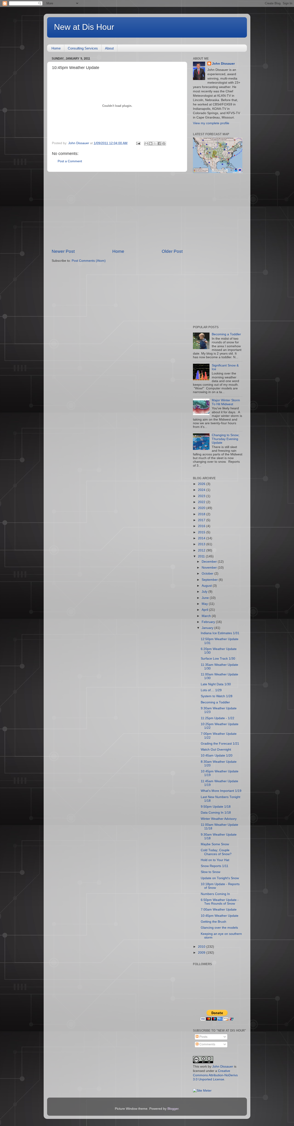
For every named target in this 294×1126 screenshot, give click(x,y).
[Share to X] (155, 143)
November (210, 567)
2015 (202, 532)
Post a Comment (70, 161)
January (208, 628)
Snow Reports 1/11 (214, 866)
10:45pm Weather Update (219, 915)
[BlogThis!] (150, 143)
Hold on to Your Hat (215, 860)
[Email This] (146, 143)
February (209, 622)
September (210, 579)
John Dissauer (223, 63)
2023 (202, 496)
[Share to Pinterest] (163, 143)
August (207, 585)
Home (56, 48)
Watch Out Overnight (216, 749)
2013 (202, 544)
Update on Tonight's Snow (220, 878)
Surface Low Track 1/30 (218, 658)
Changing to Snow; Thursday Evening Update (225, 438)
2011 (202, 556)
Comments (206, 1044)
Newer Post (63, 251)
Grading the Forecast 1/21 (220, 743)
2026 (202, 484)
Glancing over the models (219, 927)
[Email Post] (138, 143)
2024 (202, 490)
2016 (202, 526)
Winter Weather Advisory (219, 818)
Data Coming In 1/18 (216, 812)
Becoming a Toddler (226, 334)
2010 (202, 946)
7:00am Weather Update (219, 909)
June (206, 598)
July (205, 591)
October (208, 573)
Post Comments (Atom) (89, 260)
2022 (202, 502)
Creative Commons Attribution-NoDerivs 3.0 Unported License (215, 1075)
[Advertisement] (117, 210)
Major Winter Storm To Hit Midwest (226, 402)
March (207, 616)
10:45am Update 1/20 (216, 755)
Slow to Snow (210, 872)
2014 (202, 538)
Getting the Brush (213, 921)
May (205, 604)
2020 (202, 508)
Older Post (172, 251)
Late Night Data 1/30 (216, 684)
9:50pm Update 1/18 (216, 806)
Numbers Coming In (215, 894)
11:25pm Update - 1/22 (217, 718)
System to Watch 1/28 (216, 696)
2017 (202, 520)
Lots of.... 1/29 (211, 690)
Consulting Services (83, 48)
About (109, 48)
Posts (202, 1036)
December (210, 561)
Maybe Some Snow (215, 844)
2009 (202, 952)
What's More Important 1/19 (221, 791)
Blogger (172, 1108)
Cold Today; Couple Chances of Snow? (216, 852)
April (205, 609)
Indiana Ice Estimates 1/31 (220, 633)
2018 (202, 514)
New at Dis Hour (84, 27)
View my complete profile (211, 123)
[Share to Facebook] (159, 143)
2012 (202, 550)
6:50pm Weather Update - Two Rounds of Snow (220, 901)
